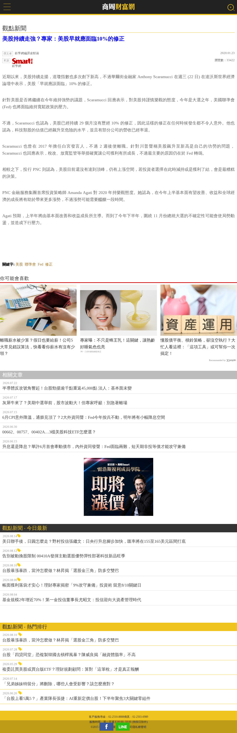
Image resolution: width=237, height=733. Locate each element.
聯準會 (30, 264)
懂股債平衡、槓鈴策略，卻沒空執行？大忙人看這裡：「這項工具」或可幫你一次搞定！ (197, 347)
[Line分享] (124, 727)
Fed (40, 264)
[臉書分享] (108, 727)
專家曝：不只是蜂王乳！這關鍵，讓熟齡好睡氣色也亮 (117, 343)
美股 (19, 264)
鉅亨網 (16, 66)
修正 (49, 264)
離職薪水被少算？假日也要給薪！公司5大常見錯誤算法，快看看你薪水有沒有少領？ (37, 347)
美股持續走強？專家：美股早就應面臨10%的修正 (63, 39)
